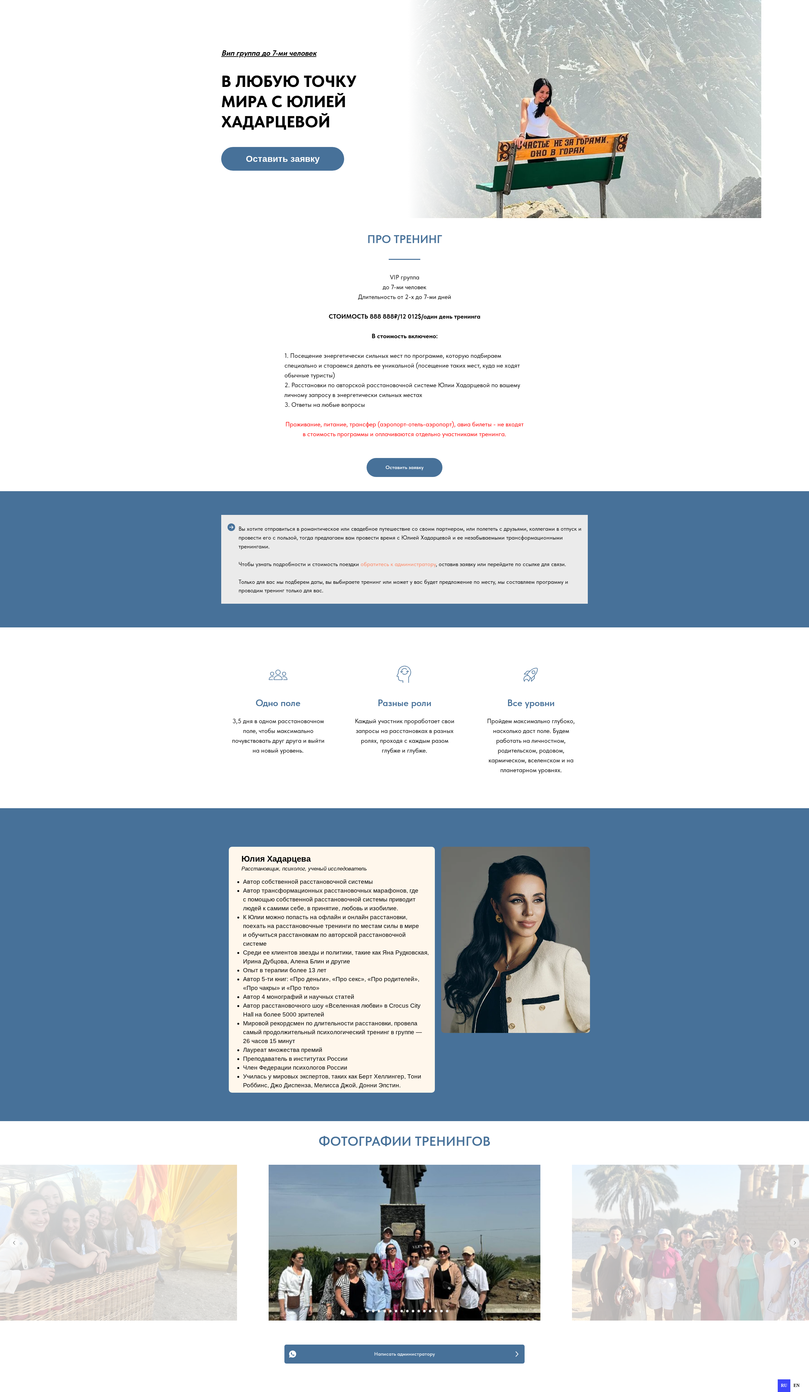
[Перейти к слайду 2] (367, 1311)
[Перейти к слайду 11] (418, 1311)
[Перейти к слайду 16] (447, 1311)
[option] (796, 1385)
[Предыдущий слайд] (14, 1243)
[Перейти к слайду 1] (362, 1311)
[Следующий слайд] (795, 1243)
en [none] (797, 1385)
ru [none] (784, 1385)
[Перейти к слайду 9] (407, 1311)
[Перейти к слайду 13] (430, 1311)
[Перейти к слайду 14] (436, 1311)
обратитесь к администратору (398, 564)
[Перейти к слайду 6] (390, 1311)
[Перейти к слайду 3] (373, 1311)
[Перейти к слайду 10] (413, 1311)
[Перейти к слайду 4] (379, 1311)
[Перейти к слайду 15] (441, 1311)
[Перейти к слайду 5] (384, 1311)
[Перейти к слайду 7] (396, 1311)
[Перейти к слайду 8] (401, 1311)
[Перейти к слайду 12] (424, 1311)
